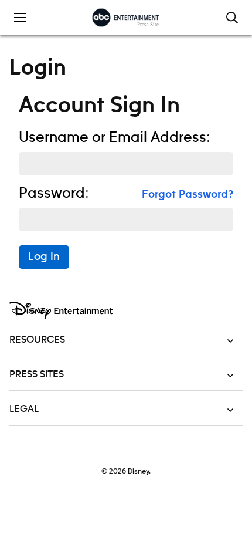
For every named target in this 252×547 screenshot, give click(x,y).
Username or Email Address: (114, 138)
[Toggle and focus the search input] (232, 17)
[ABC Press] (125, 17)
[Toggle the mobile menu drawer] (20, 17)
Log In (44, 257)
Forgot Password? (187, 195)
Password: (54, 193)
